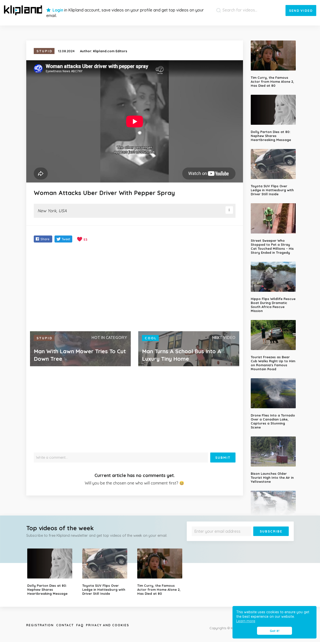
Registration (40, 625)
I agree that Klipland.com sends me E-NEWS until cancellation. (237, 539)
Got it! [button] (274, 631)
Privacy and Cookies (107, 625)
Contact (65, 625)
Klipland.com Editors (110, 51)
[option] (51, 572)
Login (57, 10)
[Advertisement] (134, 287)
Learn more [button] (245, 621)
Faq (80, 625)
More (275, 539)
